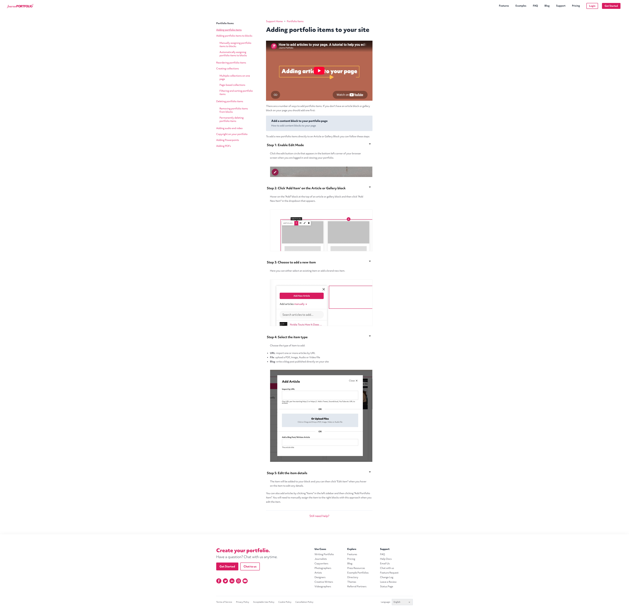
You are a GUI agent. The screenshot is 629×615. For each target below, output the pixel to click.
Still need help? (319, 516)
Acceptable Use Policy (263, 602)
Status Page (386, 586)
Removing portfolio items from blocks (233, 110)
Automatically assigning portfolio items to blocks (233, 54)
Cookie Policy (284, 602)
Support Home (274, 21)
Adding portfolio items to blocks (234, 35)
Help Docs (386, 559)
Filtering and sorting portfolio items (236, 92)
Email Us (385, 563)
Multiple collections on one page (234, 77)
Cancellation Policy (304, 602)
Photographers (322, 568)
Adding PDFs (223, 146)
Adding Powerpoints (227, 140)
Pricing (576, 5)
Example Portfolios (358, 572)
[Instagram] (238, 581)
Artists (318, 572)
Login (592, 6)
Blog (547, 5)
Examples (520, 5)
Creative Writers (323, 582)
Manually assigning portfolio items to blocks (235, 44)
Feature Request (389, 572)
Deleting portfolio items (229, 101)
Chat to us (250, 566)
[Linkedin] (232, 581)
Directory (352, 577)
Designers (319, 577)
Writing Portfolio (324, 554)
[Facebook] (218, 581)
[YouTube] (245, 581)
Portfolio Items (225, 23)
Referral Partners (356, 586)
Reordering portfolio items (231, 62)
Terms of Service (224, 602)
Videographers (322, 586)
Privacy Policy (242, 602)
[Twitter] (225, 581)
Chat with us (387, 568)
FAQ (535, 5)
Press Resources (356, 568)
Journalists (320, 559)
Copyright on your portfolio (232, 134)
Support (560, 5)
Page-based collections (232, 85)
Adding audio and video (229, 128)
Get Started (611, 6)
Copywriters (321, 563)
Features (504, 5)
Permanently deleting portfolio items (231, 119)
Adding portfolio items (229, 29)
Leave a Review (388, 582)
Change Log (386, 577)
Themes (351, 582)
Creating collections (227, 68)
